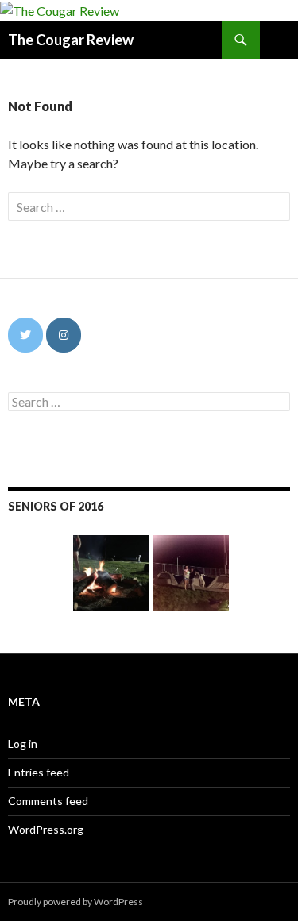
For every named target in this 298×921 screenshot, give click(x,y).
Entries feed (38, 772)
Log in (22, 743)
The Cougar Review (71, 39)
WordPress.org (45, 829)
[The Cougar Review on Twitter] (25, 335)
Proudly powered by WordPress (75, 902)
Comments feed (48, 800)
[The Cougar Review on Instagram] (63, 335)
